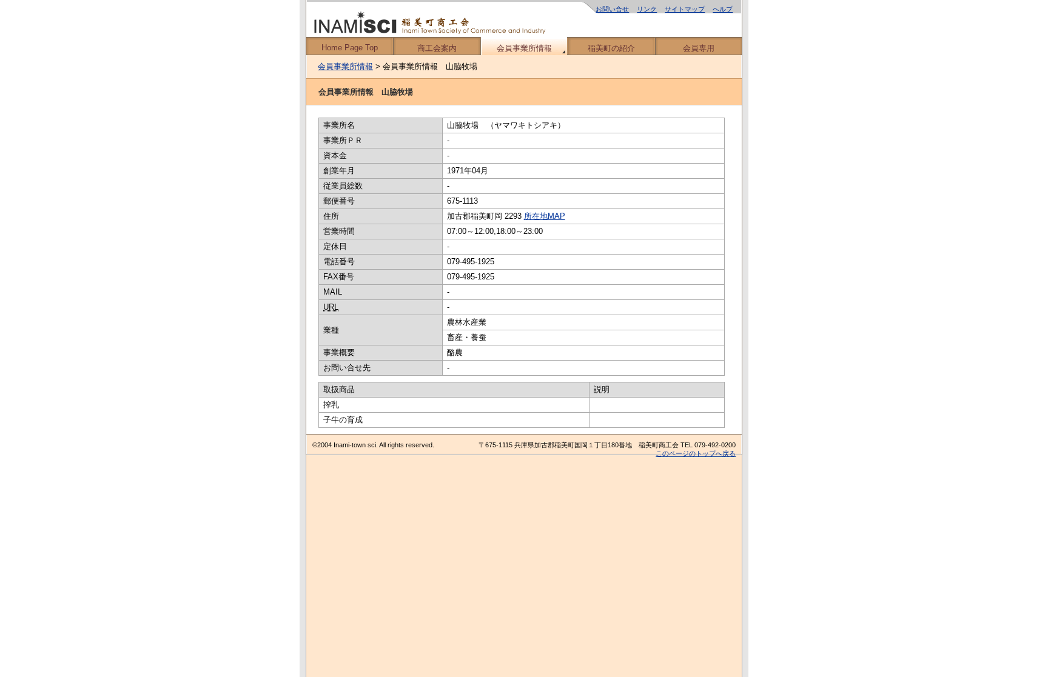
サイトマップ (685, 9)
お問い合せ (612, 9)
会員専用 (698, 48)
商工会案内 (437, 48)
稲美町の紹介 (611, 48)
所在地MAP (544, 216)
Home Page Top (349, 47)
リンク (647, 9)
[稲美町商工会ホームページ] (524, 18)
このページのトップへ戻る (696, 453)
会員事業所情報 (524, 48)
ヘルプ (723, 9)
